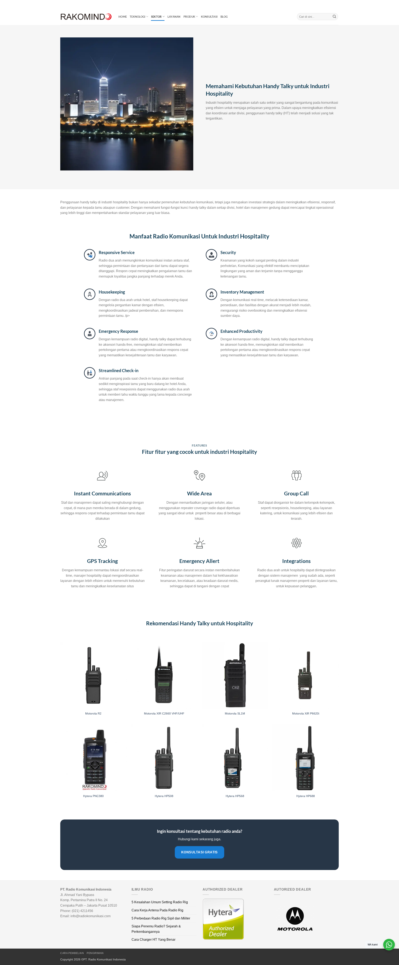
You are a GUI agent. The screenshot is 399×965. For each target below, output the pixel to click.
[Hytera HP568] (235, 757)
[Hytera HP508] (164, 757)
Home (122, 16)
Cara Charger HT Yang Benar (153, 939)
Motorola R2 (93, 713)
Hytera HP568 (235, 796)
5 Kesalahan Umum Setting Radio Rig (160, 902)
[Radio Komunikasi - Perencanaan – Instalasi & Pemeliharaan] (86, 16)
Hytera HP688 (305, 796)
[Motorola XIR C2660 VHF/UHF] (164, 675)
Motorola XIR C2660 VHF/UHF (164, 713)
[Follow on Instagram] (329, 4)
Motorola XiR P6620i (305, 713)
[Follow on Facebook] (325, 4)
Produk (189, 16)
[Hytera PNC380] (93, 757)
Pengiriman (95, 953)
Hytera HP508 (164, 796)
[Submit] (334, 16)
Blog (224, 16)
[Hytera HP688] (305, 757)
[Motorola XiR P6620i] (305, 675)
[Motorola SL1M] (235, 675)
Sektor (156, 16)
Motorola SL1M (235, 713)
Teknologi (137, 16)
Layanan (174, 16)
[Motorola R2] (93, 675)
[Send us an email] (336, 4)
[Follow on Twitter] (332, 4)
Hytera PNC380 (93, 796)
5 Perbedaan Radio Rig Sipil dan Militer (161, 918)
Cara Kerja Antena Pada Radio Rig (157, 910)
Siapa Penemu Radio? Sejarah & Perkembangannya (156, 928)
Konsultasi (209, 16)
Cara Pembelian (72, 953)
